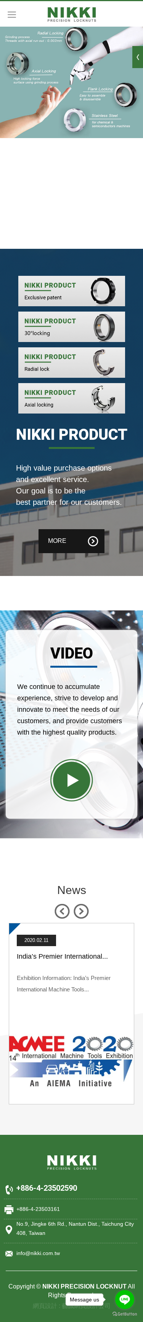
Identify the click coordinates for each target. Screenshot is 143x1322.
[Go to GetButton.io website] (124, 1314)
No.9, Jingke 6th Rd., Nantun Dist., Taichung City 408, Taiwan (75, 1228)
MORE (57, 541)
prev (62, 911)
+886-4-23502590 (46, 1188)
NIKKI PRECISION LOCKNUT (71, 14)
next (81, 911)
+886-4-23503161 (38, 1209)
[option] (71, 1013)
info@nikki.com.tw (38, 1253)
